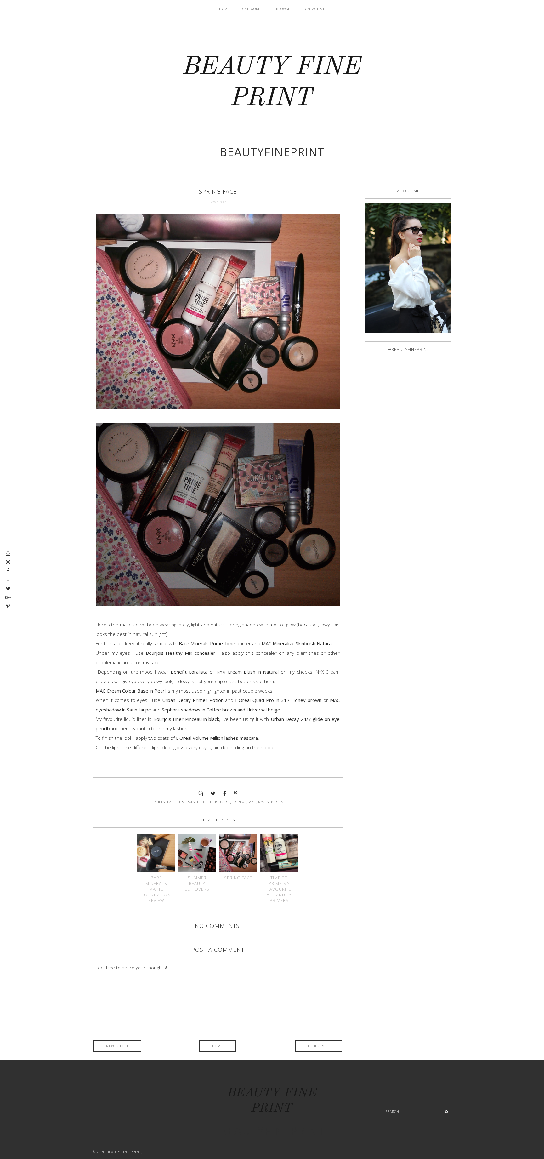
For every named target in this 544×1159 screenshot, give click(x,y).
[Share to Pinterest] (236, 793)
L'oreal (239, 802)
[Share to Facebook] (225, 793)
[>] (445, 1111)
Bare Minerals (181, 802)
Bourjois (222, 802)
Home (224, 9)
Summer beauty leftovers (197, 883)
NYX (261, 802)
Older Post (318, 1046)
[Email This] (200, 793)
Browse (283, 9)
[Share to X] (213, 793)
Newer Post (117, 1046)
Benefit (204, 802)
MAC (252, 802)
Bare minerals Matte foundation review (156, 889)
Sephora (275, 802)
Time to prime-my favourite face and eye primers (279, 889)
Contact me (314, 9)
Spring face (238, 878)
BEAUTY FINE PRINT (124, 1152)
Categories (253, 9)
